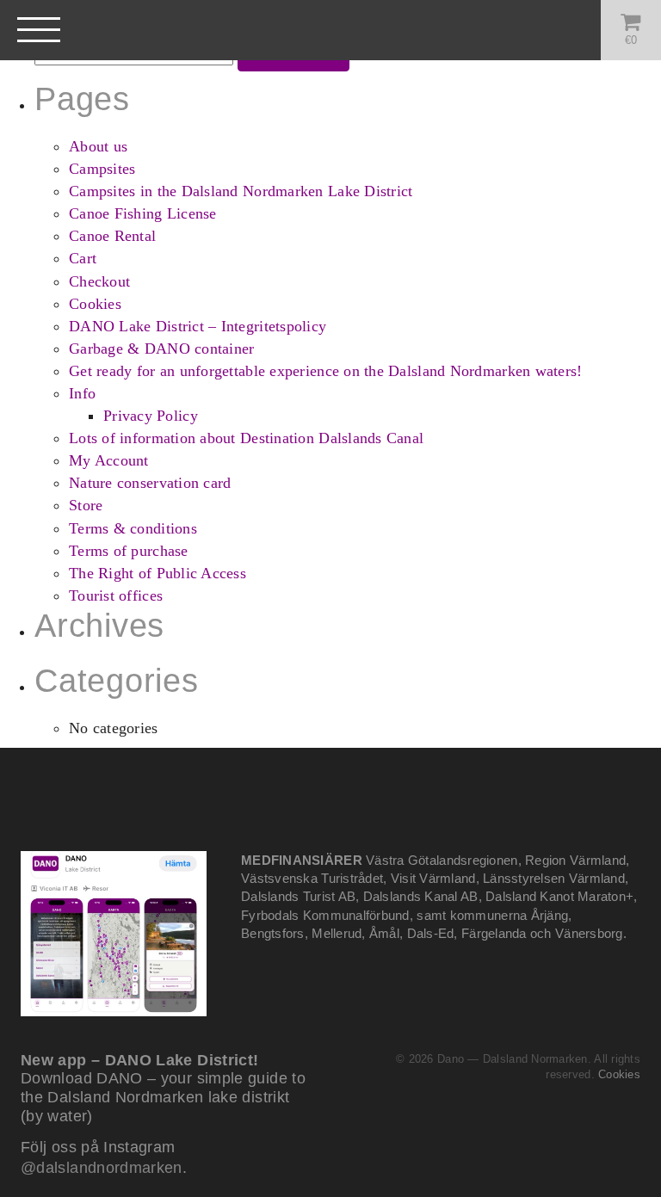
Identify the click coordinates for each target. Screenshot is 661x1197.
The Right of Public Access (157, 573)
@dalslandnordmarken (101, 1167)
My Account (109, 460)
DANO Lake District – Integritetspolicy (197, 326)
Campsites (102, 168)
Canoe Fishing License (143, 213)
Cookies (95, 303)
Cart (82, 258)
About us (98, 146)
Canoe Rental (112, 235)
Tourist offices (116, 595)
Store (85, 505)
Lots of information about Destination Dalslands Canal (246, 438)
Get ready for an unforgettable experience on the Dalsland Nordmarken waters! (326, 370)
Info (82, 393)
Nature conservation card (150, 482)
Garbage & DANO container (161, 348)
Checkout (99, 281)
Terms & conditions (133, 528)
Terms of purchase (128, 550)
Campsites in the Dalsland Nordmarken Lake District (241, 191)
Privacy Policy (150, 415)
